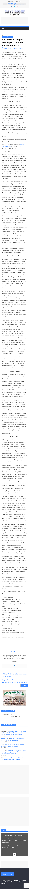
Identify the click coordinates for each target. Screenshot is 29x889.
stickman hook (4, 738)
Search (25, 685)
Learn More (7, 874)
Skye (2, 744)
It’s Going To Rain (11, 4)
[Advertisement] (14, 20)
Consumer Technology (7, 36)
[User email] (14, 666)
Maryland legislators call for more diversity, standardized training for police (14, 681)
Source (2, 719)
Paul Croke (19, 48)
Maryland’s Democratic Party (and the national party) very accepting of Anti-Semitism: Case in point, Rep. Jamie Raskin (14, 751)
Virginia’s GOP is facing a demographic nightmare (14, 675)
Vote (14, 854)
